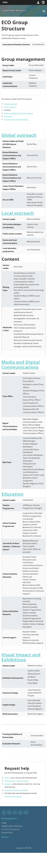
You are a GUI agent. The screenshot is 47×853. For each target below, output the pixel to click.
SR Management (9, 818)
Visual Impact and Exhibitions (20, 657)
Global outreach (10, 104)
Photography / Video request (17, 781)
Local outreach (10, 107)
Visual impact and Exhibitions (16, 119)
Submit (8, 778)
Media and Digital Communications (18, 113)
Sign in (38, 2)
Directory (43, 2)
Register (8, 784)
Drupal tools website (13, 796)
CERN (5, 2)
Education (8, 116)
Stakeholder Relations (14, 11)
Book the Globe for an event (16, 790)
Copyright (19, 848)
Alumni (4, 837)
